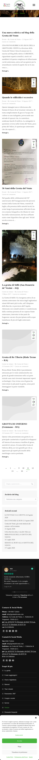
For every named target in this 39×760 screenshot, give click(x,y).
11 (28, 468)
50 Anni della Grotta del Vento (17, 188)
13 (12, 471)
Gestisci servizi (19, 735)
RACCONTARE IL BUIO (14, 521)
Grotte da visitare (7, 292)
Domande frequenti (10, 712)
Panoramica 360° (10, 694)
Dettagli (4, 71)
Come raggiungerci (10, 675)
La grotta (7, 670)
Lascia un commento (9, 42)
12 (33, 468)
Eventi (4, 39)
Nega (19, 746)
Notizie (6, 707)
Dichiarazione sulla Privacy (21, 757)
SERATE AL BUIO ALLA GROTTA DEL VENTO (19, 544)
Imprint (31, 757)
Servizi (6, 703)
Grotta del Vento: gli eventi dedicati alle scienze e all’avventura (18, 525)
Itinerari (7, 684)
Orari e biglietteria (10, 680)
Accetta (19, 741)
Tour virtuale (8, 689)
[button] (36, 718)
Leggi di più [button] (7, 586)
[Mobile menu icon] (33, 5)
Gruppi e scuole (9, 698)
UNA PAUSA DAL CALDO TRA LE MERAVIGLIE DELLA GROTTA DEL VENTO (18, 534)
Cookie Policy (9, 757)
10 (23, 468)
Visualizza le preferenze (19, 752)
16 (22, 471)
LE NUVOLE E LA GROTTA (15, 515)
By (14, 39)
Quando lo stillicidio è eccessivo (17, 97)
